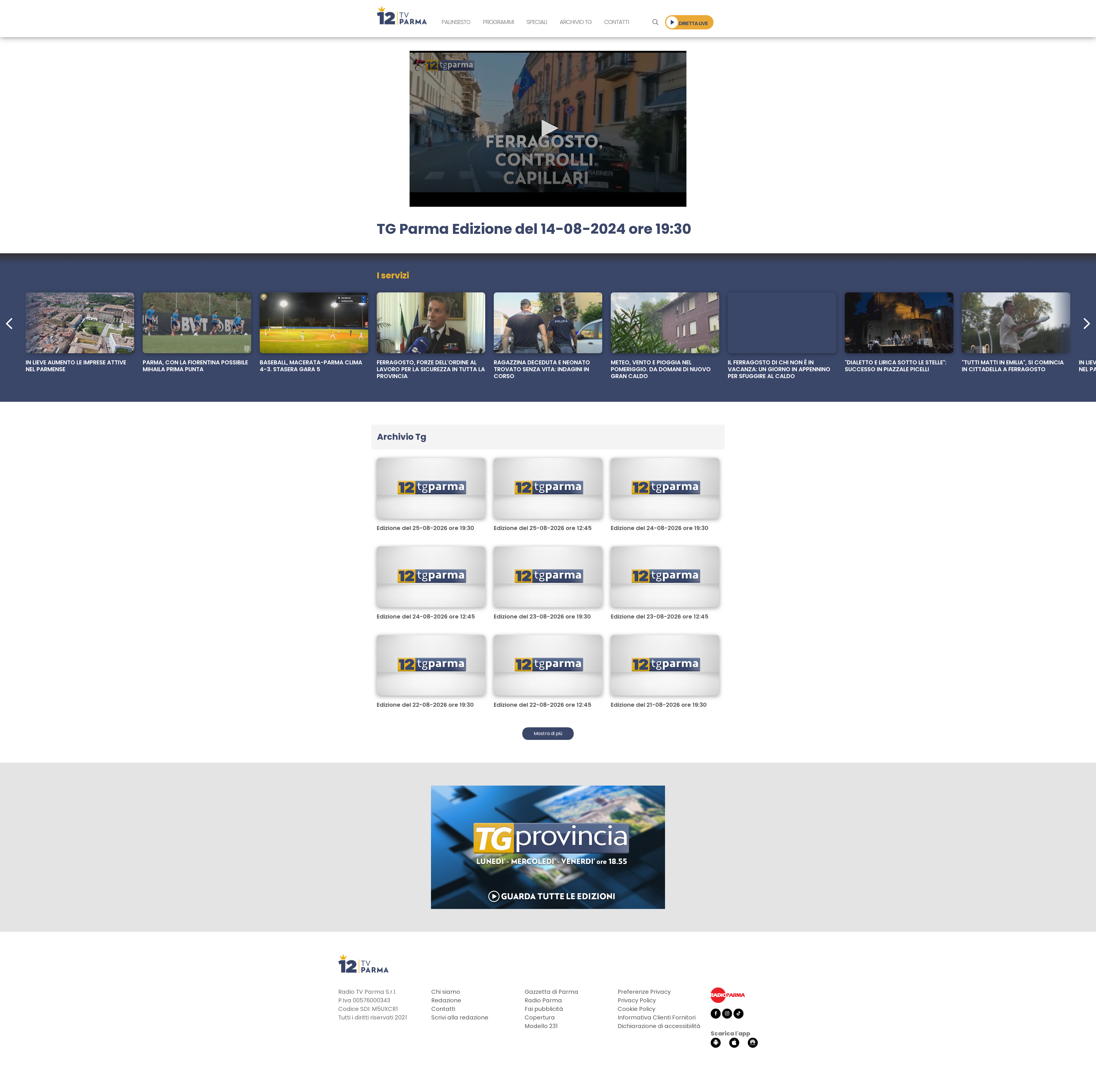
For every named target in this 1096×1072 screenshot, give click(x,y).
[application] (548, 129)
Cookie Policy (636, 1009)
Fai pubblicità (544, 1009)
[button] (548, 128)
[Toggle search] (655, 22)
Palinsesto (456, 22)
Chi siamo (445, 992)
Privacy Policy (637, 1000)
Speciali (537, 22)
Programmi (498, 22)
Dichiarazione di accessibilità (659, 1026)
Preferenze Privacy (644, 992)
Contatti (616, 22)
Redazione (446, 1000)
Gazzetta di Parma (551, 992)
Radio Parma (543, 1000)
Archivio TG (576, 22)
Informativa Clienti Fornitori (657, 1017)
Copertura (540, 1017)
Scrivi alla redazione (459, 1017)
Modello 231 (541, 1026)
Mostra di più (548, 733)
